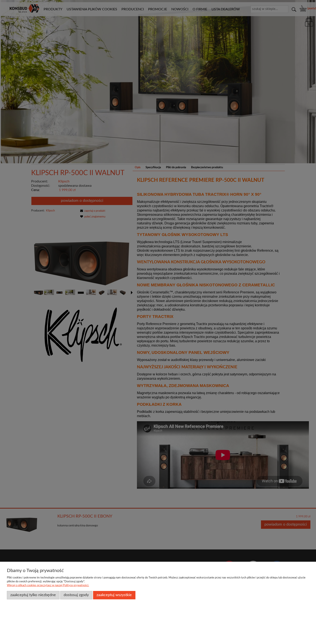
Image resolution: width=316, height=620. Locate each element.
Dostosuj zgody (76, 595)
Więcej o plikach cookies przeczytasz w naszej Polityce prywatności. (48, 585)
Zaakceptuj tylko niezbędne (33, 595)
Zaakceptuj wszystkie (114, 595)
